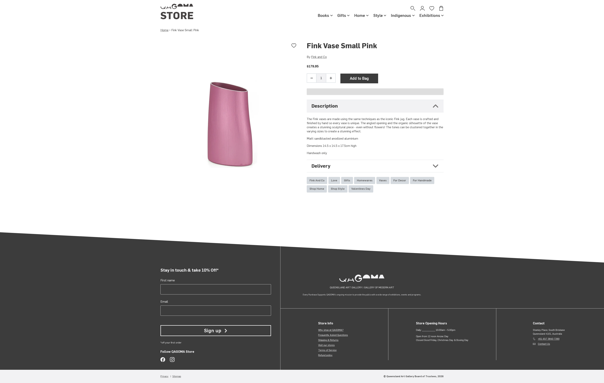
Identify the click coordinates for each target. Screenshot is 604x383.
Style (378, 15)
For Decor (399, 180)
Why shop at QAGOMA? (331, 329)
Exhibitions (429, 15)
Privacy (164, 376)
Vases (383, 180)
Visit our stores (326, 345)
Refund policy (325, 355)
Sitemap (176, 376)
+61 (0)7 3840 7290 (548, 338)
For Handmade (422, 180)
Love (334, 180)
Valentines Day (360, 188)
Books (323, 15)
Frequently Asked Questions (333, 335)
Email (164, 301)
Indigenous (401, 15)
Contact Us (544, 343)
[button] (375, 91)
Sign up (212, 331)
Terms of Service (327, 350)
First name (167, 280)
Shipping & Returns (328, 340)
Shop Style (338, 188)
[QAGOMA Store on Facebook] (162, 359)
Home (359, 15)
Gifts (341, 15)
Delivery (320, 166)
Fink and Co (319, 57)
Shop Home (317, 188)
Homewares (364, 180)
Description (324, 106)
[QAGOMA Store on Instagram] (172, 359)
